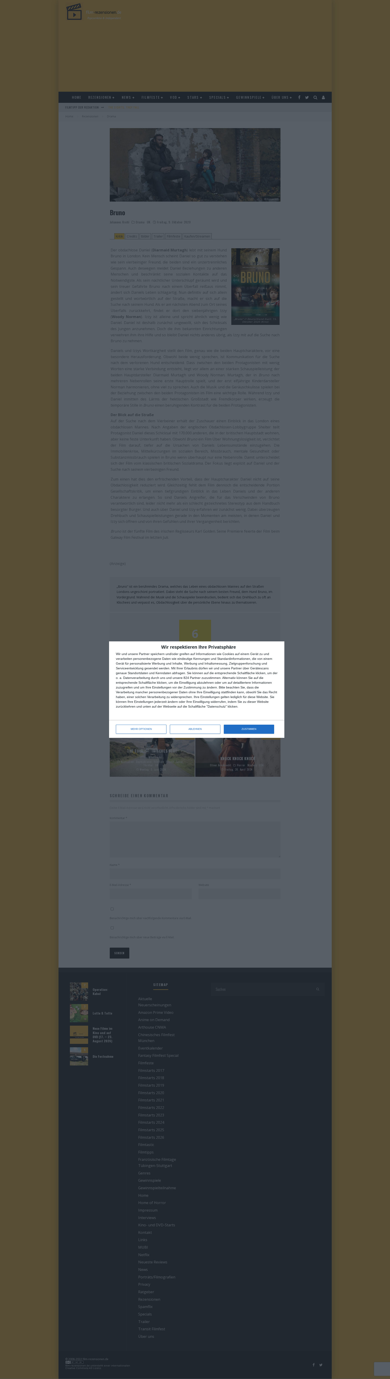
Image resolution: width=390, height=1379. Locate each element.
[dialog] (196, 689)
